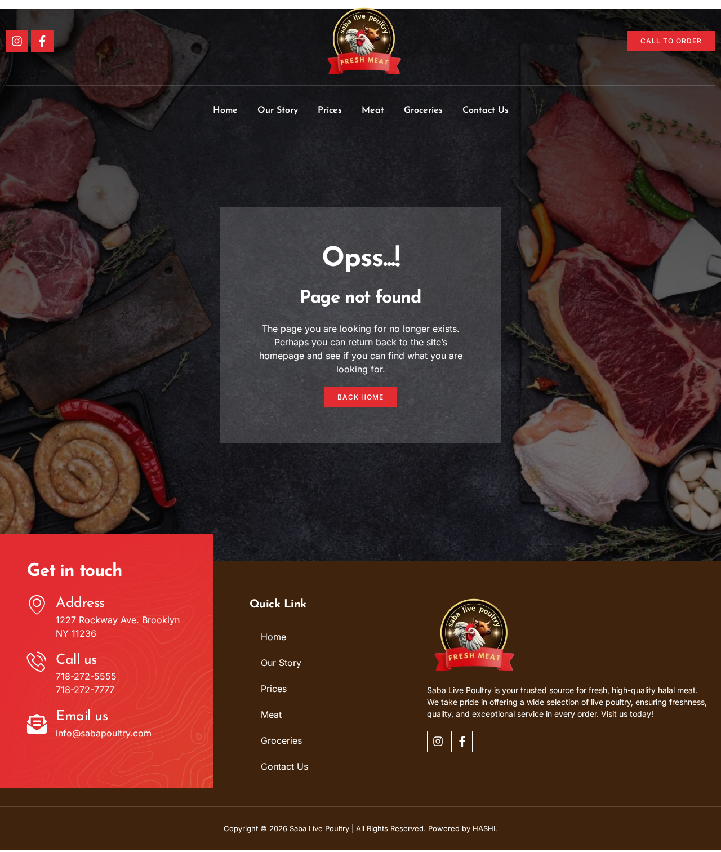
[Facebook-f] (42, 41)
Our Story (277, 110)
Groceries (423, 110)
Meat (373, 110)
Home (225, 110)
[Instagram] (17, 41)
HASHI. (485, 828)
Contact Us (485, 110)
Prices (330, 110)
